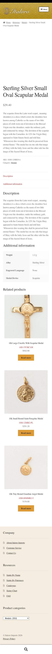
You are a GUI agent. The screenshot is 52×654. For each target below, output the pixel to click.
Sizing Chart (12, 590)
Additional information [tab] (12, 183)
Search (26, 649)
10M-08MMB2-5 (26, 497)
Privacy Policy (9, 638)
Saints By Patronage (15, 580)
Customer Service (14, 547)
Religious (16, 22)
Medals (24, 22)
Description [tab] (8, 176)
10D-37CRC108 (26, 347)
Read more (26, 357)
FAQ (9, 595)
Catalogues (11, 585)
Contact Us (11, 553)
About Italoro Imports (16, 542)
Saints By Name (13, 575)
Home (8, 22)
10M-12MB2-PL (26, 422)
